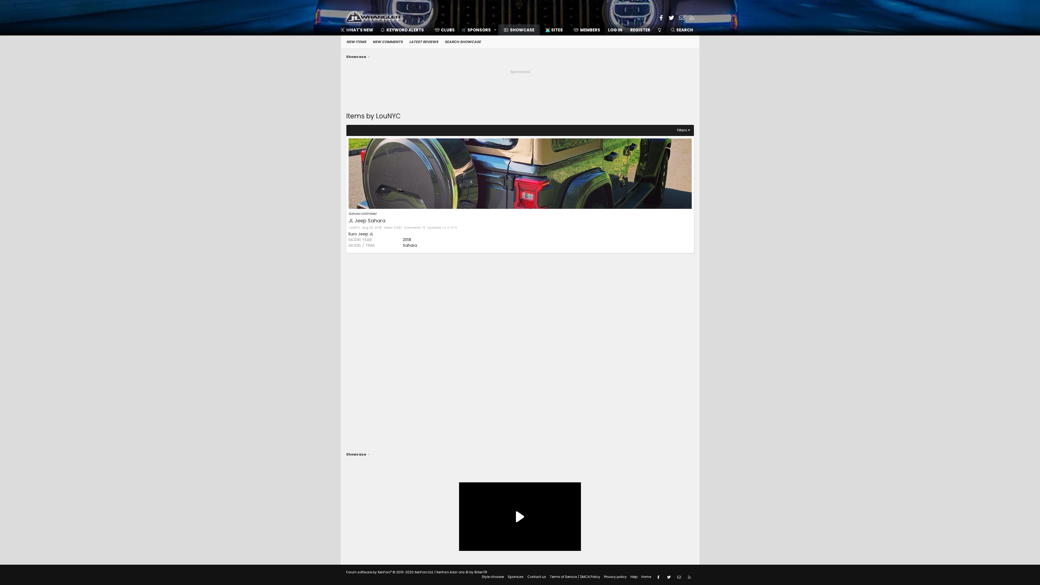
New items (356, 41)
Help (634, 576)
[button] (477, 29)
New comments (388, 41)
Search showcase (463, 41)
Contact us (536, 576)
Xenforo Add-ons (461, 572)
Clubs (448, 30)
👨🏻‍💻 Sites (554, 30)
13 (423, 227)
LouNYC (354, 227)
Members (590, 30)
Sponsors (516, 576)
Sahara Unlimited (362, 213)
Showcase (522, 30)
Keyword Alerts (405, 30)
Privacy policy (615, 576)
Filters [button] (682, 130)
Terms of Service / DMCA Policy (575, 576)
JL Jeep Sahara (367, 220)
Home (646, 576)
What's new (359, 30)
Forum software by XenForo (390, 572)
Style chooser (493, 576)
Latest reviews (423, 41)
